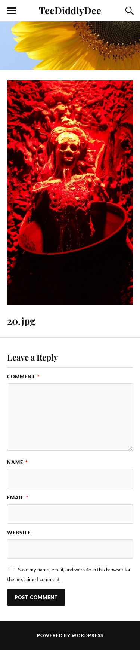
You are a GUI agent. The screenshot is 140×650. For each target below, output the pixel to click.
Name (17, 462)
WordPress (87, 635)
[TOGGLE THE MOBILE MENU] (11, 11)
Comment (23, 377)
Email (17, 497)
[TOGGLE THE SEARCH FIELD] (128, 11)
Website (19, 533)
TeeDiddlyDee (70, 10)
